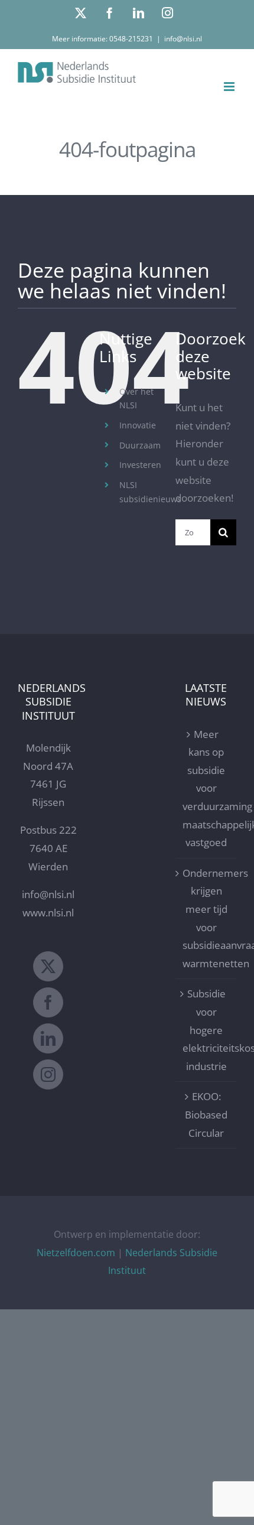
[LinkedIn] (48, 1038)
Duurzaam (140, 445)
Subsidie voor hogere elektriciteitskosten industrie (206, 1029)
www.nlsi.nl (48, 912)
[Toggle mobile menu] (230, 86)
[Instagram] (48, 1074)
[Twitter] (48, 966)
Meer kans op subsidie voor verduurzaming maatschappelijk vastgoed (206, 788)
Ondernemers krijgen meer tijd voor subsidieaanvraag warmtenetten (206, 918)
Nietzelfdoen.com (76, 1252)
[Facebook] (48, 1002)
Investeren (140, 464)
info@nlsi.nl (183, 39)
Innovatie (137, 425)
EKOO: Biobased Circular (206, 1114)
